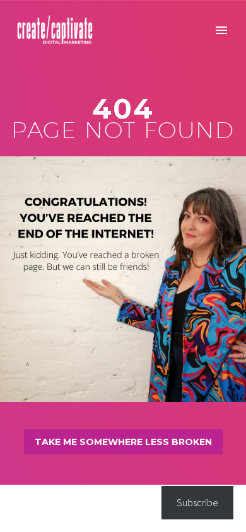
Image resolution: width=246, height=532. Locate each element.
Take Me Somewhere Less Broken (123, 442)
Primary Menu (221, 30)
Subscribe (197, 502)
